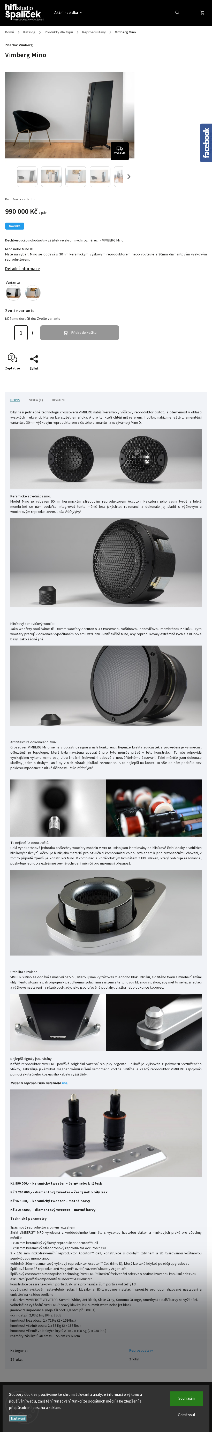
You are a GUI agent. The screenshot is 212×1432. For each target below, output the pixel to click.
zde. (65, 1083)
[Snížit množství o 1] (8, 333)
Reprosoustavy (141, 1350)
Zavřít (190, 377)
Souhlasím (186, 1398)
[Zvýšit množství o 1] (32, 333)
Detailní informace (22, 269)
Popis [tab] (15, 400)
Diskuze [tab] (58, 400)
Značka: (19, 45)
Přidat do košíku (83, 332)
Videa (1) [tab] (36, 400)
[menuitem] (70, 13)
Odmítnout (186, 1415)
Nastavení (18, 1418)
